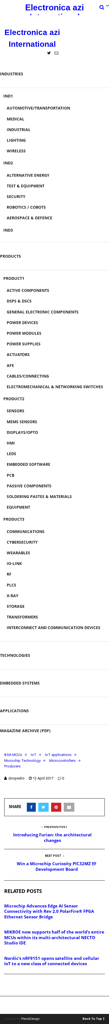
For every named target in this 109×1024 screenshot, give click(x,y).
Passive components (29, 485)
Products (10, 256)
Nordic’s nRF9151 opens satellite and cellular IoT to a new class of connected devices (51, 961)
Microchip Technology (22, 760)
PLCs (11, 585)
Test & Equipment (25, 185)
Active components (28, 290)
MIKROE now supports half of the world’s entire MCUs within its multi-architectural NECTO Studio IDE (54, 937)
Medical (15, 119)
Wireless (16, 150)
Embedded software (28, 464)
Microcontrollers (62, 760)
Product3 (13, 519)
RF (9, 574)
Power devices (22, 322)
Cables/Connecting (28, 376)
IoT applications (58, 755)
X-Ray (12, 595)
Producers (12, 766)
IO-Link (14, 563)
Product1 (13, 278)
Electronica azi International (54, 9)
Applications (14, 710)
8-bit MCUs (13, 755)
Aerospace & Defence (29, 217)
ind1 (8, 96)
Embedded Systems (20, 683)
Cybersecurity (22, 542)
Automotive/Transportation (38, 108)
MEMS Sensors (22, 421)
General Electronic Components (43, 312)
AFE (10, 365)
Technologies (15, 655)
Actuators (18, 354)
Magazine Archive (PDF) (25, 730)
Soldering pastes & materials (39, 496)
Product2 (13, 398)
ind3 (8, 230)
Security (16, 196)
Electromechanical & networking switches (55, 386)
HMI (11, 443)
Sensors (15, 410)
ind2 (8, 163)
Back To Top (92, 1018)
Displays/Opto (22, 432)
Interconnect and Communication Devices (53, 627)
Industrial (18, 129)
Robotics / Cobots (26, 207)
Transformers (22, 617)
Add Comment (24, 985)
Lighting (16, 140)
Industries (11, 73)
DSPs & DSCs (19, 301)
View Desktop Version (56, 1005)
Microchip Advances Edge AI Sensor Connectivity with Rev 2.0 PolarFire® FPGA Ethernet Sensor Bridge (49, 911)
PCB (10, 475)
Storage (16, 606)
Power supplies (24, 343)
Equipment (18, 507)
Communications (25, 531)
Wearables (18, 552)
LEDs (11, 453)
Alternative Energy (28, 175)
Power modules (24, 333)
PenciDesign (30, 1019)
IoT (33, 755)
